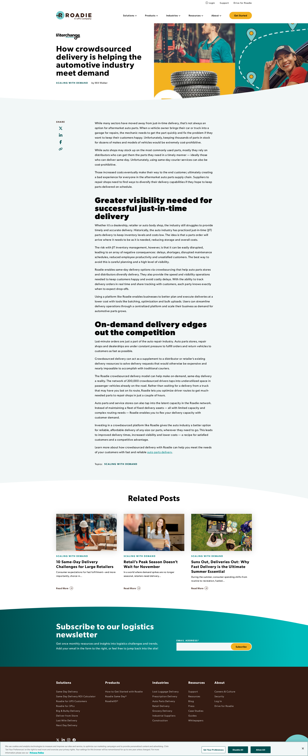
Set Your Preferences (213, 749)
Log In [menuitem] (218, 701)
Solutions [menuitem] (63, 682)
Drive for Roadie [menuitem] (243, 3)
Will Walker (101, 82)
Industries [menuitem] (160, 682)
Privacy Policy (37, 752)
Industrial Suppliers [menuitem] (163, 715)
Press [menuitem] (191, 705)
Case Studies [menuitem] (195, 710)
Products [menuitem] (112, 682)
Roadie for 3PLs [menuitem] (65, 705)
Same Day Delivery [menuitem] (67, 691)
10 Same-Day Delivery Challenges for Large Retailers (85, 564)
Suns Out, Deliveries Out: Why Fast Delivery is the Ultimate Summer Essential (220, 566)
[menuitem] (130, 15)
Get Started (240, 15)
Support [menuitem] (224, 3)
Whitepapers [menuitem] (195, 720)
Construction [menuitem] (160, 720)
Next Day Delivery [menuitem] (66, 725)
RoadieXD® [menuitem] (111, 701)
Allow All (260, 749)
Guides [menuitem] (192, 715)
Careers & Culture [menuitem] (224, 691)
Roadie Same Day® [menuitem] (116, 696)
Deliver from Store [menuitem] (67, 715)
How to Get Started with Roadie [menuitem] (124, 691)
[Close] (302, 748)
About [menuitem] (219, 682)
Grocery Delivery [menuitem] (162, 710)
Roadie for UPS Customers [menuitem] (71, 701)
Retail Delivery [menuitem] (161, 705)
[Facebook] (60, 142)
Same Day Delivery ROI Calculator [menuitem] (76, 696)
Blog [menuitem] (191, 701)
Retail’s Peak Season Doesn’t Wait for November (151, 564)
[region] (154, 749)
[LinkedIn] (60, 135)
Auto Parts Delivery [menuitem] (163, 701)
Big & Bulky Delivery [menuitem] (68, 710)
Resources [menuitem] (196, 682)
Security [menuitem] (219, 696)
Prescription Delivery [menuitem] (164, 696)
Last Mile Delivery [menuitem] (66, 720)
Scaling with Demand (72, 83)
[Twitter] (60, 128)
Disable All (238, 749)
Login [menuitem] (212, 3)
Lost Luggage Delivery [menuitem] (165, 691)
